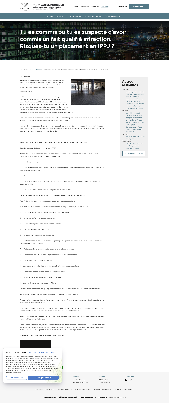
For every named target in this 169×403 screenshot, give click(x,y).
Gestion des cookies (88, 397)
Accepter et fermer (44, 378)
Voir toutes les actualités (134, 153)
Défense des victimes (93, 16)
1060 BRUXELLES (80, 381)
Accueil (75, 7)
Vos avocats (84, 7)
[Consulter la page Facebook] (126, 380)
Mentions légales (49, 397)
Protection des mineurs (113, 16)
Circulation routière (74, 16)
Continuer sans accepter (13, 372)
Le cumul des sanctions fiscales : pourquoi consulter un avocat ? (134, 146)
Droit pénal (59, 16)
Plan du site (102, 397)
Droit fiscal (49, 16)
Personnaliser (17, 378)
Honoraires (95, 7)
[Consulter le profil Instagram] (131, 380)
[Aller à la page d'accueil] (42, 6)
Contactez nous (138, 7)
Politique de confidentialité (124, 389)
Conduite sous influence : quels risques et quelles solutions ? (135, 129)
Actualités (105, 7)
